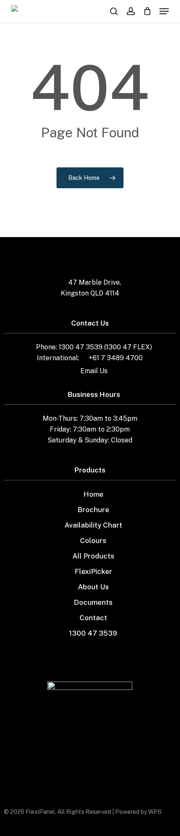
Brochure (93, 509)
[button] (164, 11)
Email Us (94, 371)
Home (93, 494)
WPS (155, 811)
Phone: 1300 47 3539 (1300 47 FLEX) (94, 347)
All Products (93, 556)
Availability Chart (93, 525)
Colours (93, 540)
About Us (93, 587)
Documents (93, 602)
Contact (93, 618)
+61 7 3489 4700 (116, 358)
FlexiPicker (93, 571)
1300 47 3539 (93, 633)
